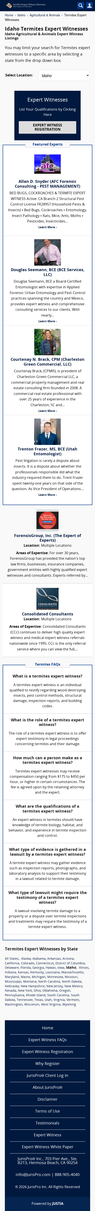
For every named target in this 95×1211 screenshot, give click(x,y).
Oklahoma (49, 991)
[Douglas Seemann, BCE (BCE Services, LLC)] (47, 252)
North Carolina (49, 981)
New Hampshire (33, 986)
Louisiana (53, 972)
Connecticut (45, 963)
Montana (29, 981)
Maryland (12, 977)
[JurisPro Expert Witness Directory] (36, 5)
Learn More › (47, 227)
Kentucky (37, 972)
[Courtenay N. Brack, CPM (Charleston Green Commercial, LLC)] (47, 342)
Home (9, 15)
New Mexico (73, 986)
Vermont (72, 1000)
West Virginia (51, 1004)
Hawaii (51, 968)
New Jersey (54, 986)
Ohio (37, 991)
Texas (38, 1000)
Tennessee (25, 1000)
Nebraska (12, 986)
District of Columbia (70, 963)
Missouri (71, 977)
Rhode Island (36, 995)
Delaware (12, 968)
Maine (25, 977)
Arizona (68, 959)
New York (25, 991)
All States (12, 959)
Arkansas (54, 959)
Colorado (27, 963)
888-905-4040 (67, 1175)
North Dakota (72, 981)
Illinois (84, 968)
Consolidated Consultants (47, 614)
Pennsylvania (14, 995)
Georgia (38, 968)
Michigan (39, 977)
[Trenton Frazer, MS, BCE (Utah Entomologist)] (47, 431)
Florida (26, 968)
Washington (14, 1004)
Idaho (21, 15)
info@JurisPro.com (33, 1175)
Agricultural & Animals (45, 15)
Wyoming (69, 1004)
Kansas (23, 972)
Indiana (10, 972)
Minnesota (55, 977)
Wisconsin (31, 1004)
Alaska (26, 959)
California (12, 963)
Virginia (59, 1000)
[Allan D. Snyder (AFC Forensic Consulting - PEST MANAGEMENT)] (47, 164)
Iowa (60, 968)
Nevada (10, 991)
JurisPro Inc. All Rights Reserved (54, 1187)
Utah (48, 1000)
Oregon (64, 991)
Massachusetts (72, 972)
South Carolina (58, 995)
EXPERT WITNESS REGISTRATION (47, 127)
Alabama (39, 959)
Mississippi (13, 981)
